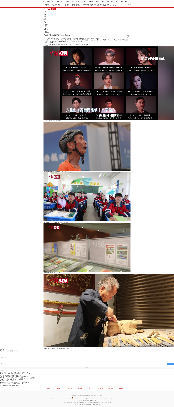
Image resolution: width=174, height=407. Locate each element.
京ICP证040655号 (66, 398)
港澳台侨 (46, 24)
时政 (53, 1)
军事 (45, 18)
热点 (45, 12)
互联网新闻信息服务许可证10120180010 (87, 400)
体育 (107, 1)
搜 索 (129, 5)
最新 (45, 11)
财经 (57, 1)
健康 (122, 1)
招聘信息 (110, 388)
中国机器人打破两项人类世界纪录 (8, 380)
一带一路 (63, 5)
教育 (112, 1)
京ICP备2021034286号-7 (92, 398)
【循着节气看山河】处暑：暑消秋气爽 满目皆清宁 (12, 379)
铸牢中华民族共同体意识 (50, 5)
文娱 (103, 1)
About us (59, 388)
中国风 (45, 31)
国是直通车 (93, 5)
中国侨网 (91, 1)
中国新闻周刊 (85, 5)
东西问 (68, 1)
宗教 (59, 5)
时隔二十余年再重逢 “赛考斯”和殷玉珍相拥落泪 (11, 383)
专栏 (111, 5)
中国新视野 (46, 32)
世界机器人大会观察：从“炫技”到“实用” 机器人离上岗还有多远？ (15, 373)
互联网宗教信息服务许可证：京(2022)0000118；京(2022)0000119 (113, 398)
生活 (126, 1)
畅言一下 (170, 364)
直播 (101, 5)
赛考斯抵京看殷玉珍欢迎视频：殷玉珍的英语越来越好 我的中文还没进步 (17, 378)
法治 (117, 1)
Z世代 (45, 28)
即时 (48, 1)
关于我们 (48, 388)
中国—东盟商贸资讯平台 (73, 5)
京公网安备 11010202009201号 (79, 398)
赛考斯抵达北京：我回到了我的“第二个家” (10, 385)
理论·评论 (83, 1)
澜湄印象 (46, 29)
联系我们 (69, 388)
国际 (73, 1)
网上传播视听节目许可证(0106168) (54, 398)
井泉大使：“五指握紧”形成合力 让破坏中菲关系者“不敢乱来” (14, 376)
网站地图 (120, 388)
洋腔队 (45, 26)
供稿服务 (89, 388)
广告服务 (79, 388)
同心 (62, 1)
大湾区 (98, 1)
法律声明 (100, 388)
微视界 (45, 25)
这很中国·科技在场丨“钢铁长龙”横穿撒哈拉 (10, 375)
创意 (98, 5)
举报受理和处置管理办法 (95, 402)
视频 (104, 5)
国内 (45, 14)
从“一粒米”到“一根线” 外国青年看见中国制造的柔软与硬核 (14, 372)
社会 (77, 1)
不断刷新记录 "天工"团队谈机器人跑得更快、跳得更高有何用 (14, 382)
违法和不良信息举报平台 (68, 402)
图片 (108, 5)
